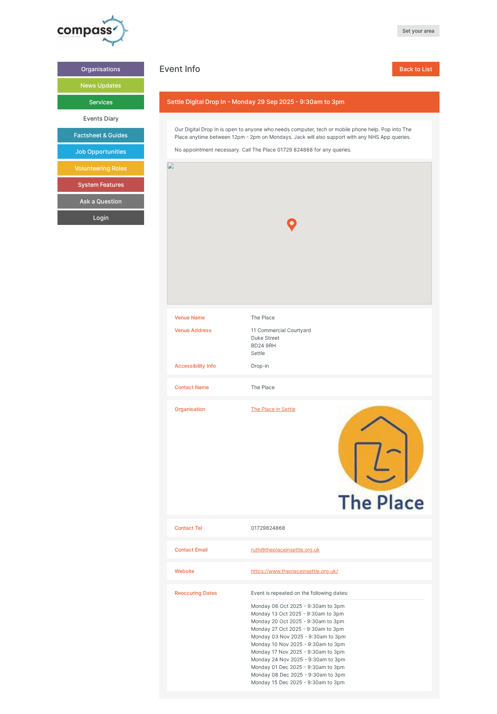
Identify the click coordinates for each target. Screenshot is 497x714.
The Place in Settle (273, 409)
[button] (291, 226)
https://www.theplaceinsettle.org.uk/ (294, 571)
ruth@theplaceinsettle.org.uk (285, 549)
